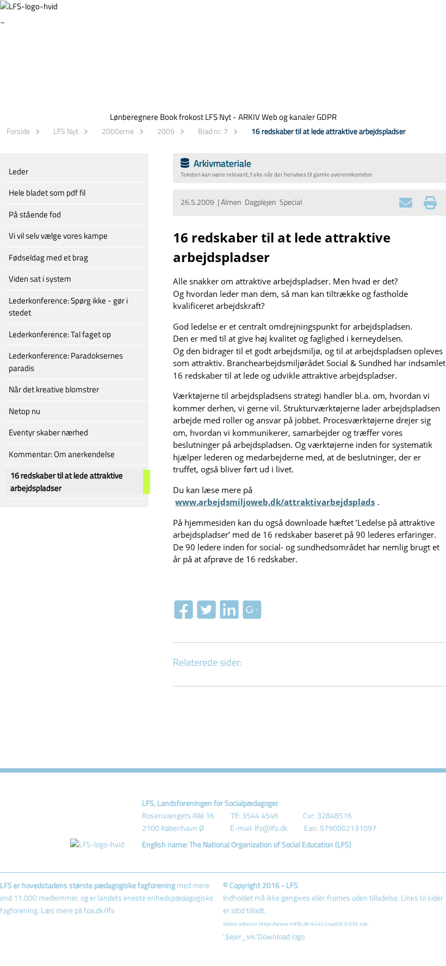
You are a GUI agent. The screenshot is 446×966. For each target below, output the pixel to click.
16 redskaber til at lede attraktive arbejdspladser (328, 131)
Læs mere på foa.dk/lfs (78, 910)
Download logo (281, 936)
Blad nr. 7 (213, 131)
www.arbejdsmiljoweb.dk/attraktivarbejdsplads (275, 501)
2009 (166, 131)
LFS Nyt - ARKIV (232, 117)
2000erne (118, 131)
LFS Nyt (65, 131)
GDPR (327, 117)
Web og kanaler (288, 117)
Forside (18, 131)
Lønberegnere (134, 117)
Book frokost (181, 117)
